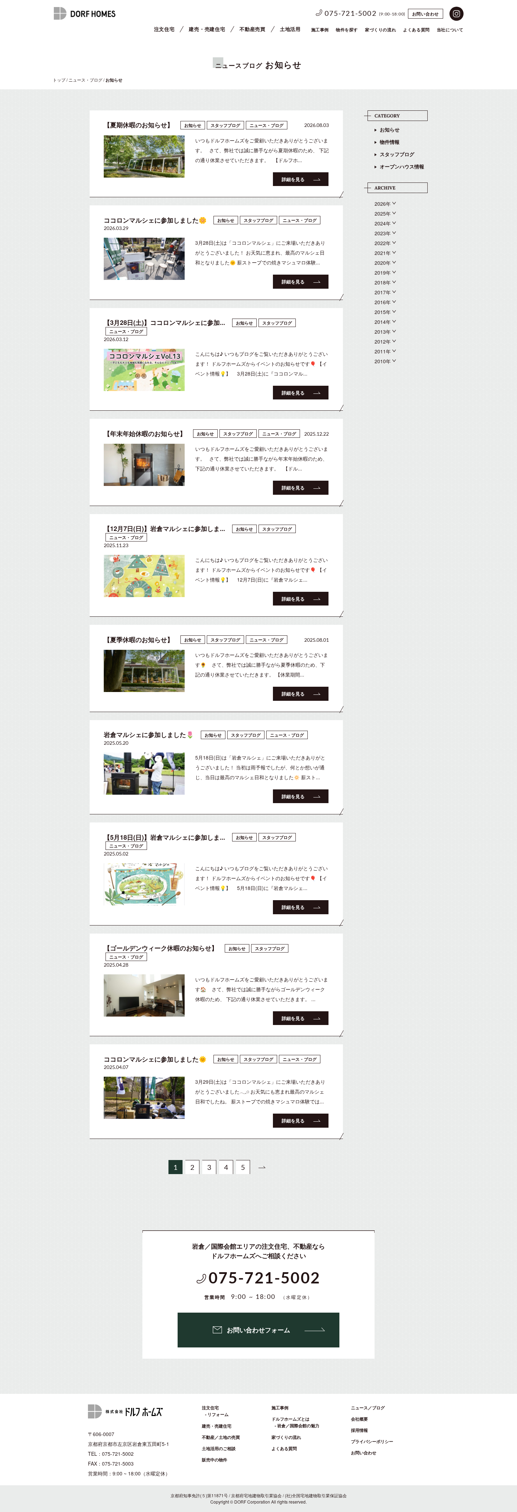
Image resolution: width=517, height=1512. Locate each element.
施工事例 (320, 29)
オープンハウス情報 (402, 166)
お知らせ (390, 129)
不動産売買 (253, 28)
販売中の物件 (214, 1459)
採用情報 (359, 1430)
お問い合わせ (425, 14)
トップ (59, 80)
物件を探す (347, 29)
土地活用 (290, 28)
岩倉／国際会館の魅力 (298, 1425)
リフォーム (218, 1414)
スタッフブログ (397, 154)
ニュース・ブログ (85, 80)
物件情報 (390, 141)
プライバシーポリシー (372, 1441)
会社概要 (359, 1419)
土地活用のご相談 (219, 1448)
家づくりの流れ (380, 29)
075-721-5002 (351, 13)
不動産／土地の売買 (221, 1437)
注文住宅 (164, 28)
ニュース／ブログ (368, 1407)
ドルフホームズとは (290, 1419)
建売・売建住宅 (207, 28)
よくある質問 (284, 1448)
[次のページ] (262, 1167)
